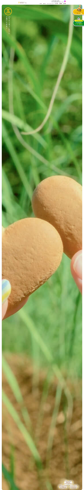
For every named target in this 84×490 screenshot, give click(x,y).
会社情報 (64, 3)
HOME (41, 3)
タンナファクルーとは (50, 3)
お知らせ (44, 3)
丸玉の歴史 (56, 3)
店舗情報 (60, 3)
